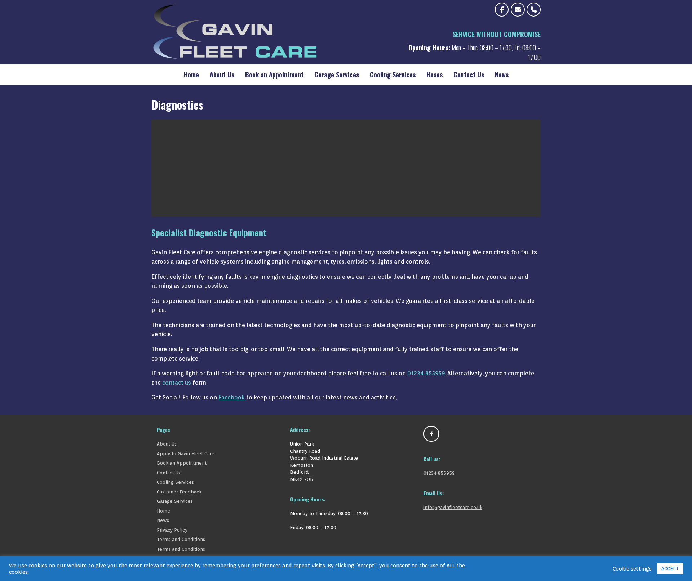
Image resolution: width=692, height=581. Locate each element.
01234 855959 (426, 373)
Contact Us (468, 74)
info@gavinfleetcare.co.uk (452, 507)
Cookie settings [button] (632, 569)
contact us (176, 382)
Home (191, 74)
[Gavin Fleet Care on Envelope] (518, 10)
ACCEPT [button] (670, 568)
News (502, 74)
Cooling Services (393, 74)
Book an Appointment (274, 74)
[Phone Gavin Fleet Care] (534, 10)
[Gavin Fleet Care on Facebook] (502, 10)
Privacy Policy (172, 530)
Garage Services (336, 74)
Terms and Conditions (181, 539)
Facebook (231, 397)
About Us (222, 74)
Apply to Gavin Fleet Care (185, 453)
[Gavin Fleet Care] (271, 32)
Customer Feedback (179, 492)
